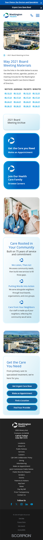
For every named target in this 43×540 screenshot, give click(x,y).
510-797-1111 (21, 438)
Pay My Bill (21, 489)
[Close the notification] (41, 3)
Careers (21, 455)
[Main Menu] (37, 15)
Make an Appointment (21, 466)
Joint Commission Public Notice (21, 469)
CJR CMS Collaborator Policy (21, 458)
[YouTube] (32, 504)
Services (21, 452)
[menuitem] (21, 518)
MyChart (21, 483)
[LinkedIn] (26, 504)
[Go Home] (4, 55)
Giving (21, 460)
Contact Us (21, 495)
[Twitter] (16, 504)
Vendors (21, 475)
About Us (21, 446)
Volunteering (22, 463)
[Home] (13, 15)
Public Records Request (21, 472)
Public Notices (21, 449)
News (21, 486)
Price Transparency (21, 492)
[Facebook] (11, 504)
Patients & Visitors (22, 481)
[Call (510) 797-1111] (32, 15)
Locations (21, 443)
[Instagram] (21, 504)
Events (21, 478)
